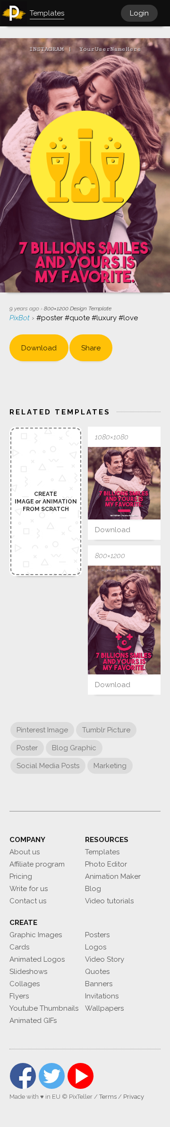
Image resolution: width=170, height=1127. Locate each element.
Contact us (27, 901)
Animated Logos (37, 959)
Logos (95, 947)
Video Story (104, 959)
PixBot (20, 318)
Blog (93, 888)
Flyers (19, 996)
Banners (98, 984)
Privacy (133, 1096)
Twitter (52, 1076)
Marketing (110, 766)
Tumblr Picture (106, 730)
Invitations (102, 996)
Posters (97, 935)
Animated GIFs (33, 1020)
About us (24, 852)
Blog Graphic (74, 748)
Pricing (20, 876)
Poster (27, 748)
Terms (108, 1096)
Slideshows (28, 971)
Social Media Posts (48, 766)
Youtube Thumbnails (43, 1008)
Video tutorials (109, 901)
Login (139, 13)
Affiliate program (37, 864)
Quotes (97, 971)
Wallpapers (104, 1008)
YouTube (81, 1076)
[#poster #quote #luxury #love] (124, 483)
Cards (19, 947)
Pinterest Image (42, 730)
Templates (102, 852)
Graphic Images (35, 935)
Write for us (28, 888)
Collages (24, 984)
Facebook (23, 1076)
